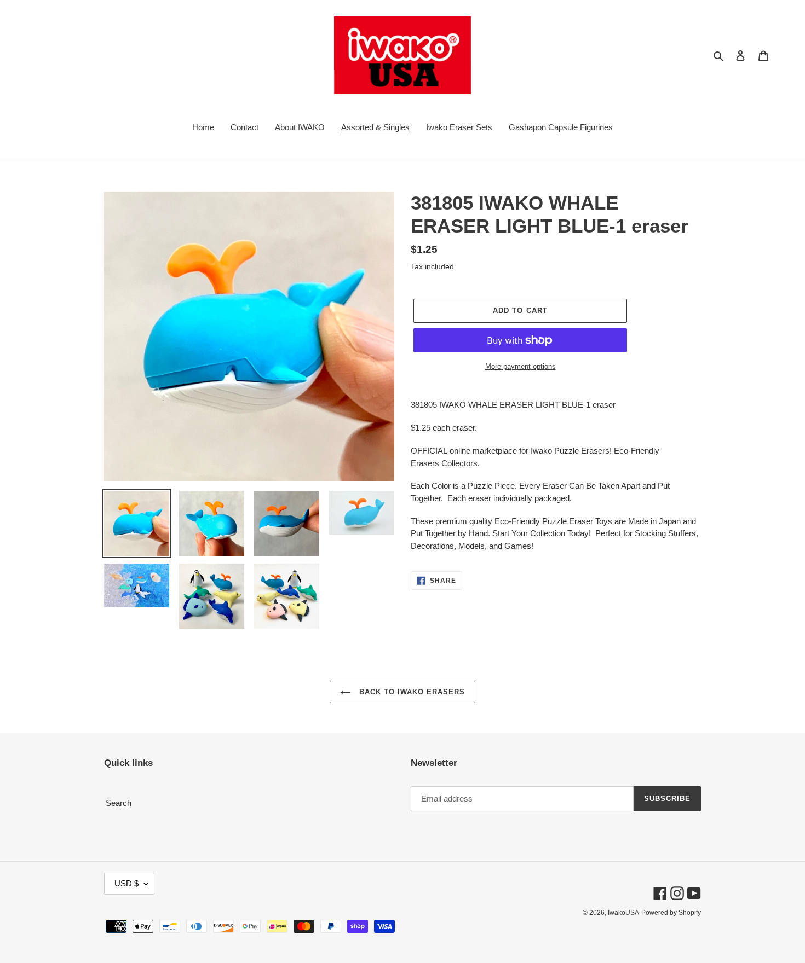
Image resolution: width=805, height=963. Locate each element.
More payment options (520, 366)
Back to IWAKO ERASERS (411, 692)
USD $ (126, 883)
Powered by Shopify (671, 912)
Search (118, 803)
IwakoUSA (623, 912)
